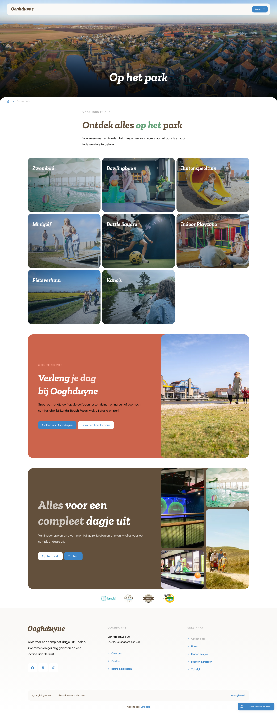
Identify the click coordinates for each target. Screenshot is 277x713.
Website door (138, 706)
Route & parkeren (121, 668)
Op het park (50, 556)
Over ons (116, 653)
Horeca (195, 646)
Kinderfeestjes (199, 654)
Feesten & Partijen (201, 661)
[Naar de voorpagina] (22, 9)
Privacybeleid (238, 695)
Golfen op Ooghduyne (57, 425)
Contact (73, 556)
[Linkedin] (43, 667)
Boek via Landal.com (96, 425)
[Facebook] (32, 667)
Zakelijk (196, 669)
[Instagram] (53, 667)
